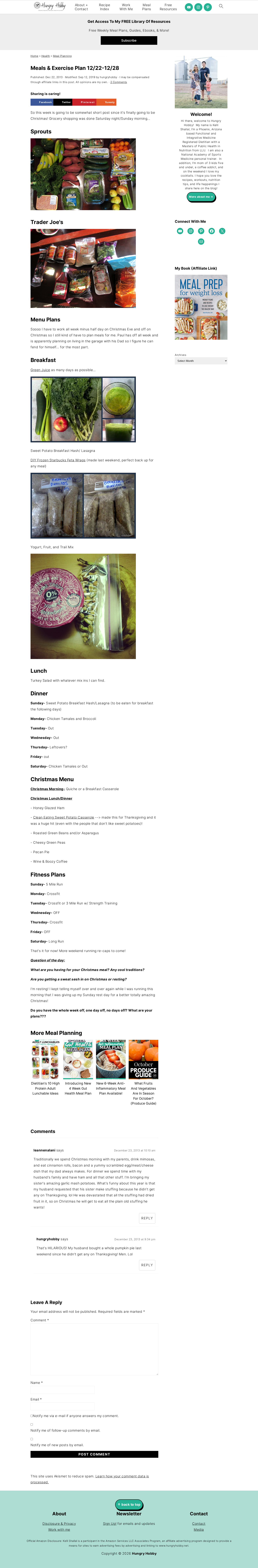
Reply (147, 1218)
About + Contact (81, 7)
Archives (180, 355)
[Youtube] (189, 7)
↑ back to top (129, 1505)
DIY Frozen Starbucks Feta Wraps (58, 460)
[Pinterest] (208, 7)
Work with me (59, 1530)
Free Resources (168, 7)
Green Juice (40, 370)
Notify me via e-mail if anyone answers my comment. (76, 1416)
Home (34, 56)
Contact (199, 1524)
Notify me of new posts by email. (57, 1445)
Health (45, 56)
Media (199, 1530)
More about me (199, 196)
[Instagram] (198, 7)
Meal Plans (146, 7)
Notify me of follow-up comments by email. (65, 1430)
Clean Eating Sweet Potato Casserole (63, 817)
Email (36, 1399)
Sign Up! (110, 1524)
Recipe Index (104, 7)
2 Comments (118, 82)
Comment (40, 1320)
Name (37, 1383)
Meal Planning (62, 56)
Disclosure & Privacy (59, 1524)
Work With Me (126, 7)
